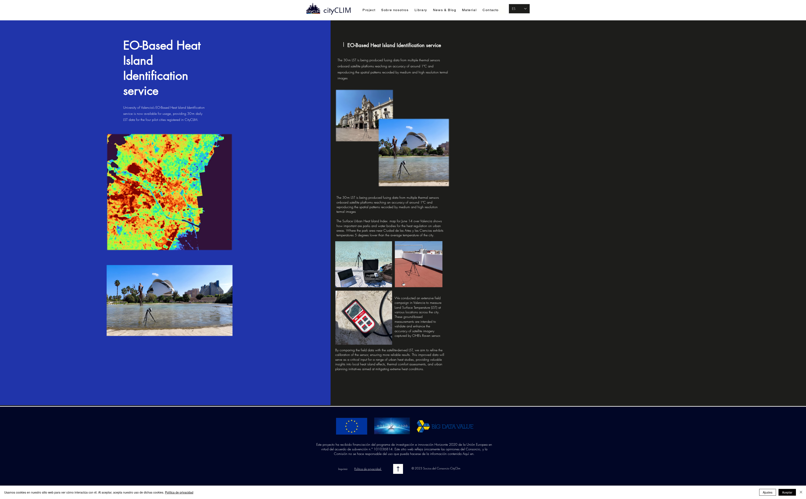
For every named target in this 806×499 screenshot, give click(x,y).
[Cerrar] (800, 492)
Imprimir (343, 469)
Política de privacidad (368, 469)
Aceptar (787, 492)
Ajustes (767, 492)
